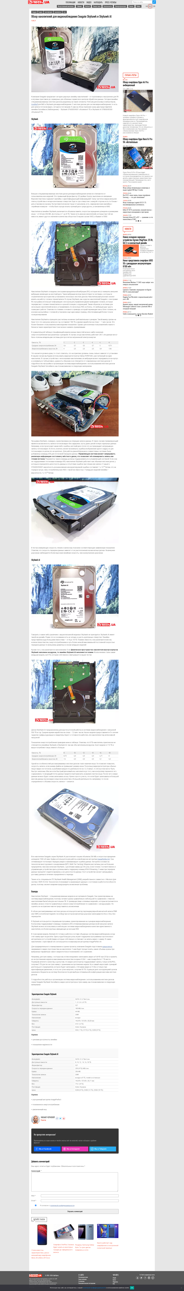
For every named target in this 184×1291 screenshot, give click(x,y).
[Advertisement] (139, 27)
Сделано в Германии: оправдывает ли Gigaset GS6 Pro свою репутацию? (137, 291)
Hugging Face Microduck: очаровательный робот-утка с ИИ (138, 298)
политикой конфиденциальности (62, 1206)
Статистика (81, 1281)
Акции (114, 1278)
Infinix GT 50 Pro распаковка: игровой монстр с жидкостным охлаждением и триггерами (137, 211)
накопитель (58, 12)
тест (64, 12)
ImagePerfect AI (103, 859)
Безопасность (108, 6)
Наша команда (82, 1279)
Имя (33, 1196)
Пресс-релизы (110, 2)
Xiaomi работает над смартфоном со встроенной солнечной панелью (107, 1245)
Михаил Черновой (48, 1117)
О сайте (81, 1275)
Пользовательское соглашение (86, 1283)
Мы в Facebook (45, 1149)
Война (138, 6)
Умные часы (96, 6)
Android (87, 6)
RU (150, 6)
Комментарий (35, 1171)
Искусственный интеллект (66, 6)
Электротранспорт (120, 6)
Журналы (115, 1282)
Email (33, 1201)
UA (147, 6)
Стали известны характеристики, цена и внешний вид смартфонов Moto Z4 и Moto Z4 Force (41, 1254)
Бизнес (131, 6)
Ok (132, 1288)
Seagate (34, 12)
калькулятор (107, 947)
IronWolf (34, 104)
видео (40, 12)
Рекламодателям (83, 1277)
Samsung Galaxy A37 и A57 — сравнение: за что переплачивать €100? (138, 218)
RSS (114, 1284)
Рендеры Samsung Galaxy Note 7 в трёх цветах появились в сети (84, 1247)
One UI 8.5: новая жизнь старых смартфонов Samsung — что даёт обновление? (136, 196)
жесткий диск (48, 12)
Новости (81, 2)
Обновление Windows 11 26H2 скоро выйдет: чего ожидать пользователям (138, 283)
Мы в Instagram (73, 1149)
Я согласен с (57, 1206)
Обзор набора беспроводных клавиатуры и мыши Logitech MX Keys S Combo (136, 189)
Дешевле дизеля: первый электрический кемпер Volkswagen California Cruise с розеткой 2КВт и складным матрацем (138, 306)
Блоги (114, 1280)
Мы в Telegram (100, 1149)
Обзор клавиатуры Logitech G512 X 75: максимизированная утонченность (134, 203)
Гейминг (79, 6)
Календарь (98, 2)
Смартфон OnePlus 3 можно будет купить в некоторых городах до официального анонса (63, 1248)
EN (154, 6)
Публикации (70, 2)
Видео (89, 2)
